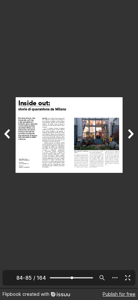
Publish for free (119, 294)
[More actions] (114, 277)
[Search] (102, 277)
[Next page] (130, 144)
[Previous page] (7, 144)
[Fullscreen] (127, 277)
